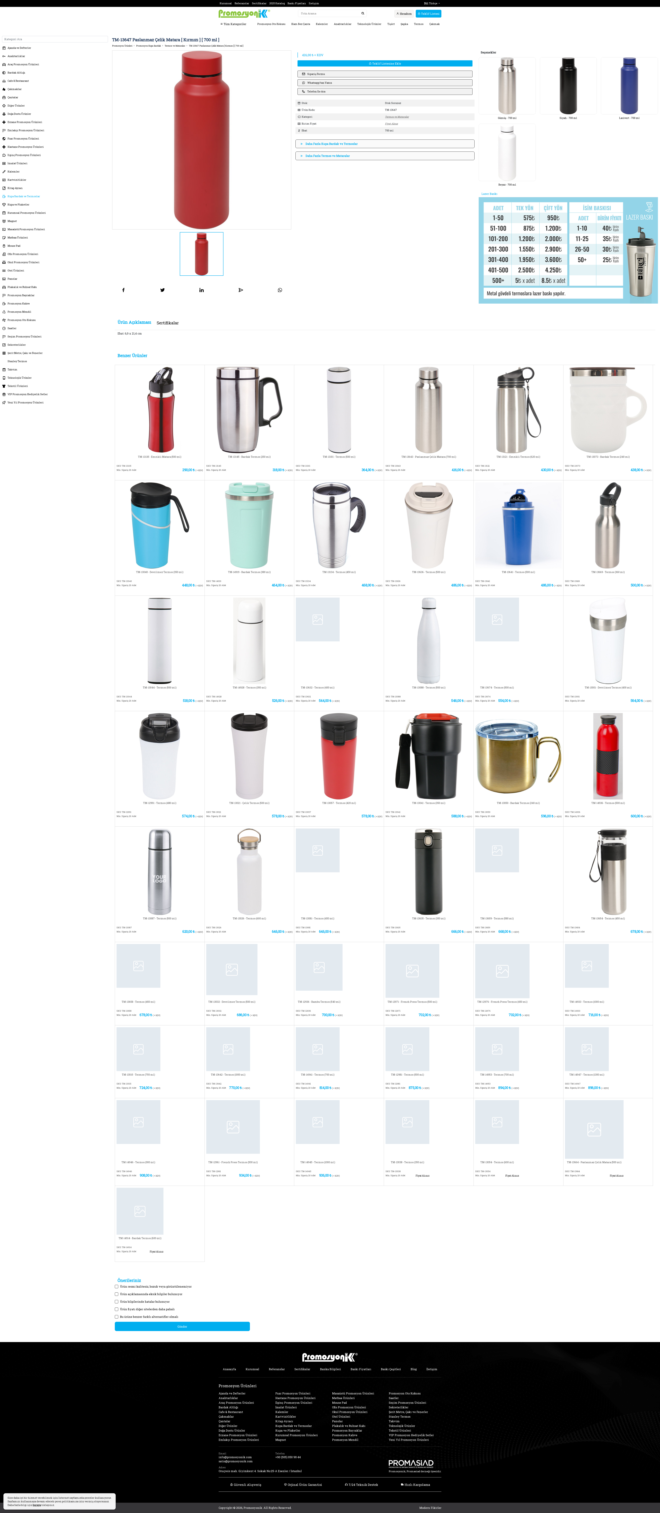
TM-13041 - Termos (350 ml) (428, 803)
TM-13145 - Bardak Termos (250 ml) (249, 456)
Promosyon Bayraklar (21, 295)
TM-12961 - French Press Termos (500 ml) (233, 1162)
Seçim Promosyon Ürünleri (25, 336)
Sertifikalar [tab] (168, 323)
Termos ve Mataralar (175, 45)
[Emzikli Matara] (160, 409)
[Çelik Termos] (249, 756)
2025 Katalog (277, 3)
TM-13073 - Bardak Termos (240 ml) (608, 456)
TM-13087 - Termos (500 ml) (160, 918)
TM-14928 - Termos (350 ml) (249, 687)
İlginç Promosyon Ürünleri (24, 155)
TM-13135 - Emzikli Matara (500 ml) (159, 456)
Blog (414, 1369)
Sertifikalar (259, 3)
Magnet (12, 221)
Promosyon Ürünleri (122, 45)
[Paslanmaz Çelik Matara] (429, 409)
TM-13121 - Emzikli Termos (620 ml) (518, 456)
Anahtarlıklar (342, 24)
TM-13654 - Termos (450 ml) (608, 918)
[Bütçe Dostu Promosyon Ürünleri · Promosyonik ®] (244, 14)
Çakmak (434, 24)
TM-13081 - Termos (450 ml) (317, 918)
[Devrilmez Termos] (160, 525)
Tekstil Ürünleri (18, 386)
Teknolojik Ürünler (369, 24)
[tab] (134, 322)
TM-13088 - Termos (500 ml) (429, 687)
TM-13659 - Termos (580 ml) (497, 918)
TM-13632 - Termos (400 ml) (317, 687)
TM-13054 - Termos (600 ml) (497, 1162)
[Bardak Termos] (249, 409)
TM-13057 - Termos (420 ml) (339, 803)
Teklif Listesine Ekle (386, 63)
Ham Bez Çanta (300, 24)
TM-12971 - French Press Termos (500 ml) (412, 1001)
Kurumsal (226, 3)
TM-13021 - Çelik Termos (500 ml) (249, 803)
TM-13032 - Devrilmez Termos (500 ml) (231, 1001)
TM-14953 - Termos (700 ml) (497, 1074)
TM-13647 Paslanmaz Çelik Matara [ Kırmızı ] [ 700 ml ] (216, 45)
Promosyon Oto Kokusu (271, 24)
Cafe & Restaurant (18, 80)
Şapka (404, 24)
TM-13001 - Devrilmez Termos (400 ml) (608, 687)
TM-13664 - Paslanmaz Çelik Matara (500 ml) (594, 1162)
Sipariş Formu (316, 74)
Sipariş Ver (139, 475)
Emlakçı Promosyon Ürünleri (26, 130)
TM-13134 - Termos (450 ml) (339, 572)
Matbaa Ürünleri (18, 237)
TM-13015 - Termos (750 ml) (138, 1074)
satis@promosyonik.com (236, 1461)
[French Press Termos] (412, 970)
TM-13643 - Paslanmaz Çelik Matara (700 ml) (429, 456)
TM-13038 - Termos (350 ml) (407, 1162)
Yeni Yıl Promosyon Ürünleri (26, 402)
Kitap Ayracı (15, 188)
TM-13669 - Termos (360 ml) (608, 572)
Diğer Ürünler (16, 105)
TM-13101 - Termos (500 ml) (339, 456)
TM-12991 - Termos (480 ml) (159, 803)
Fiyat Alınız (391, 123)
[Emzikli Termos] (518, 409)
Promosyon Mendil (19, 311)
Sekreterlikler (17, 344)
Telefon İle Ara (316, 91)
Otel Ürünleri (16, 270)
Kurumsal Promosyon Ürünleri (27, 212)
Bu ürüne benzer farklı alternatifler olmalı (149, 1317)
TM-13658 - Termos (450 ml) (138, 1001)
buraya (37, 1505)
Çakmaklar (15, 89)
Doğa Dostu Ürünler (19, 113)
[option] (201, 140)
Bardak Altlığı (16, 72)
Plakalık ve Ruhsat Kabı (22, 287)
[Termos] (339, 409)
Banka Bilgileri (330, 1369)
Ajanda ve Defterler (19, 47)
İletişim (314, 3)
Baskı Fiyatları (297, 3)
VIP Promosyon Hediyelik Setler (28, 394)
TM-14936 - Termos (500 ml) (608, 803)
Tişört (391, 24)
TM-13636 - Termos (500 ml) (429, 572)
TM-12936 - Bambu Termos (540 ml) (319, 1001)
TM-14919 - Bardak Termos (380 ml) (249, 572)
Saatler (12, 328)
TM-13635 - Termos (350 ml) (429, 918)
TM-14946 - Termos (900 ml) (138, 1162)
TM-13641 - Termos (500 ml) (518, 572)
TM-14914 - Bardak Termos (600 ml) (140, 1238)
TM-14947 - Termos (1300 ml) (586, 1074)
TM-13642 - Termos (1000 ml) (228, 1074)
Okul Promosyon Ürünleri (24, 262)
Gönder (182, 1326)
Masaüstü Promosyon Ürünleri (26, 229)
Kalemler (322, 24)
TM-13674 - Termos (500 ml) (497, 687)
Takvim (12, 369)
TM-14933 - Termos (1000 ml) (587, 1001)
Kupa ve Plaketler (18, 204)
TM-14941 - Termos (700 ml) (317, 1074)
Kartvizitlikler (17, 179)
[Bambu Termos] (319, 967)
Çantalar (13, 97)
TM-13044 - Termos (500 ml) (160, 687)
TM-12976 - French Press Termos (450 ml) (502, 1001)
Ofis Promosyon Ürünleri (23, 254)
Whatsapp (182, 475)
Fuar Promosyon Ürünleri (23, 138)
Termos (419, 24)
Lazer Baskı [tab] (489, 194)
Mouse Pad (14, 245)
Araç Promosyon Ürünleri (23, 64)
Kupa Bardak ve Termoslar (24, 196)
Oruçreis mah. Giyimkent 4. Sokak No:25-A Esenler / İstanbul (260, 1471)
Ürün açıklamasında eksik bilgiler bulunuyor (151, 1294)
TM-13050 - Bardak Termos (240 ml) (518, 803)
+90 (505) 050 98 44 (288, 1457)
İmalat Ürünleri (18, 163)
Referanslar (242, 3)
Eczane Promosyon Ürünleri (25, 122)
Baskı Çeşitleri (391, 1369)
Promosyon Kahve (19, 303)
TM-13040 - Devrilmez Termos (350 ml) (159, 572)
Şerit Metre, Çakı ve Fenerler (25, 353)
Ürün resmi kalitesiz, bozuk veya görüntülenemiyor (156, 1286)
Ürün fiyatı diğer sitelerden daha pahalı (147, 1309)
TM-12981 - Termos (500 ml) (407, 1074)
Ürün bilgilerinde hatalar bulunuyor (145, 1301)
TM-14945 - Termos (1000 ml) (317, 1162)
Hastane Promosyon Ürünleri (26, 146)
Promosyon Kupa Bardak (148, 45)
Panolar (12, 278)
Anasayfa (229, 1369)
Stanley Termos (17, 361)
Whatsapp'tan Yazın (319, 82)
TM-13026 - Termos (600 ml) (249, 918)
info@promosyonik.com (235, 1457)
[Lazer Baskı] (568, 250)
